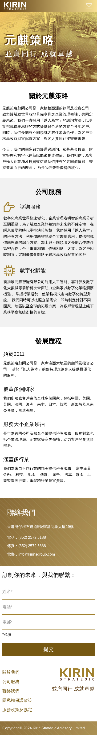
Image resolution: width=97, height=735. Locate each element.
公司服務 (10, 681)
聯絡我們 (10, 691)
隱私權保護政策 (17, 700)
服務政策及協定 (17, 709)
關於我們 (10, 672)
